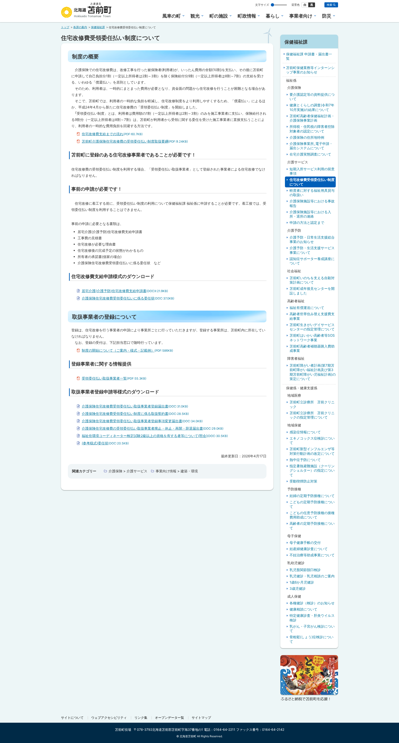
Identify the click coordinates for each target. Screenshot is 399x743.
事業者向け (300, 16)
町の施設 (218, 16)
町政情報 (247, 16)
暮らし (273, 16)
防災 (326, 16)
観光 (195, 16)
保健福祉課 (98, 27)
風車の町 (171, 16)
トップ (65, 27)
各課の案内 (80, 27)
